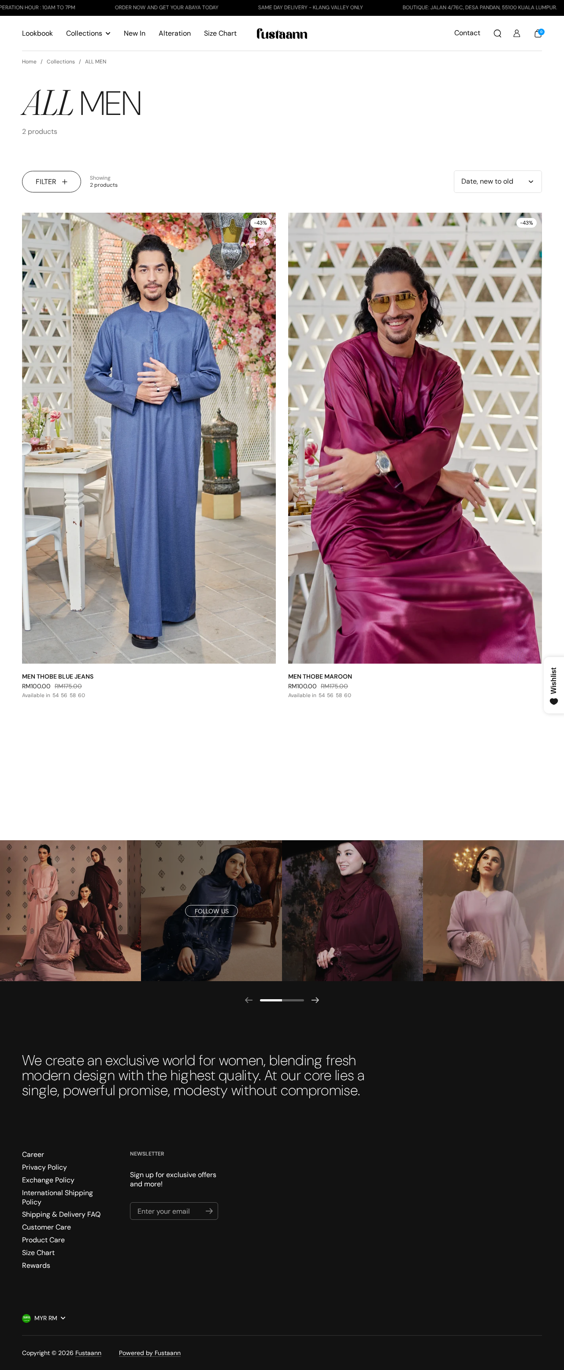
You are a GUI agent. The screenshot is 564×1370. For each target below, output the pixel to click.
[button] (497, 33)
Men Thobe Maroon (320, 676)
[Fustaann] (282, 33)
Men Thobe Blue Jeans (57, 676)
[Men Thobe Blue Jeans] (149, 438)
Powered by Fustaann (150, 1353)
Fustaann (88, 1353)
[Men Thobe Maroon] (415, 438)
